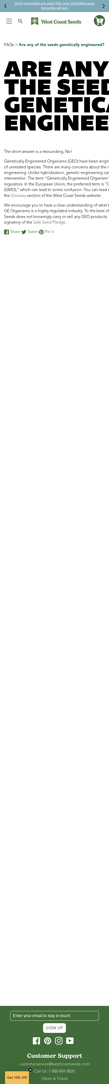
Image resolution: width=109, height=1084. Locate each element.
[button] (99, 20)
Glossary (18, 195)
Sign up (54, 1028)
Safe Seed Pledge (49, 222)
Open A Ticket (55, 1078)
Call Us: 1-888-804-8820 (54, 1071)
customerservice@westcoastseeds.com (55, 1064)
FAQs (9, 44)
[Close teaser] (30, 1069)
